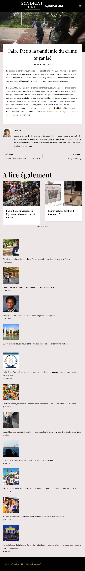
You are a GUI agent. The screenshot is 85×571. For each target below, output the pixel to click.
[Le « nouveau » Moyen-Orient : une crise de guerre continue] (42, 448)
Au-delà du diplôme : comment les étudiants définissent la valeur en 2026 (33, 517)
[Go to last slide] (6, 202)
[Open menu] (80, 6)
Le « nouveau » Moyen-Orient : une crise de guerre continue (28, 460)
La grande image (75, 156)
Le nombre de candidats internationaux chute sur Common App (29, 287)
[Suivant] (78, 202)
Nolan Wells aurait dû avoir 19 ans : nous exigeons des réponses (29, 315)
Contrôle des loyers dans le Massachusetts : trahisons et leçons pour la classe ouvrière (39, 404)
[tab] (38, 226)
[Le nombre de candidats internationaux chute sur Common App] (42, 275)
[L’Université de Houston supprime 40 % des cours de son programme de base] (42, 332)
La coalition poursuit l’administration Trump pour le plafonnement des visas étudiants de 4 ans (42, 432)
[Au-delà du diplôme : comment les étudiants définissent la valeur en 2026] (42, 505)
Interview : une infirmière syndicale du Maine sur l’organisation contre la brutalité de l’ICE (39, 488)
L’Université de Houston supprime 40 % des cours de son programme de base (35, 344)
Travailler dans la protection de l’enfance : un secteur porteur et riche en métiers (36, 259)
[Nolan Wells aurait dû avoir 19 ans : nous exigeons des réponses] (42, 303)
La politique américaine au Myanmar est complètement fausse (20, 214)
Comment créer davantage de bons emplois (21, 156)
